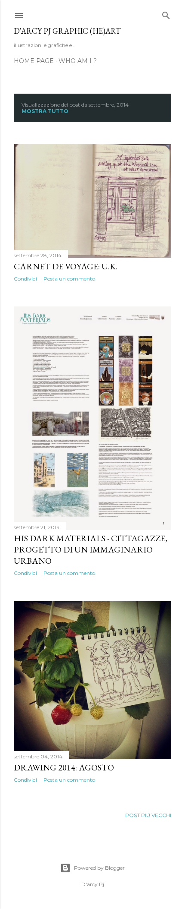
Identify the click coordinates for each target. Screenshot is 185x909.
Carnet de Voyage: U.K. (65, 266)
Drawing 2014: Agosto (64, 767)
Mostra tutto (45, 111)
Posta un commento (69, 278)
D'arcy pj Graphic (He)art (67, 31)
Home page (34, 61)
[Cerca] (166, 13)
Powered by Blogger (99, 868)
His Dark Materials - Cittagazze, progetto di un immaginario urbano (90, 549)
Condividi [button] (25, 278)
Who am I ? (78, 61)
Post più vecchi (148, 815)
